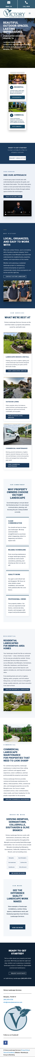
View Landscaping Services (17, 370)
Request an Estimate (18, 973)
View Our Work (17, 927)
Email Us (9, 6)
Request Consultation (18, 158)
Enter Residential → (17, 97)
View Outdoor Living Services (15, 416)
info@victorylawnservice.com (12, 1002)
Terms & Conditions (8, 1052)
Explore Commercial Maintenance (18, 799)
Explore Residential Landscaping (17, 689)
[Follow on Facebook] (5, 1043)
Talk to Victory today (13, 196)
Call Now (26, 6)
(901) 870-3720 (26, 978)
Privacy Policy (25, 1050)
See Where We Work (18, 873)
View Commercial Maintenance (14, 465)
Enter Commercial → (17, 126)
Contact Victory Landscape (15, 276)
